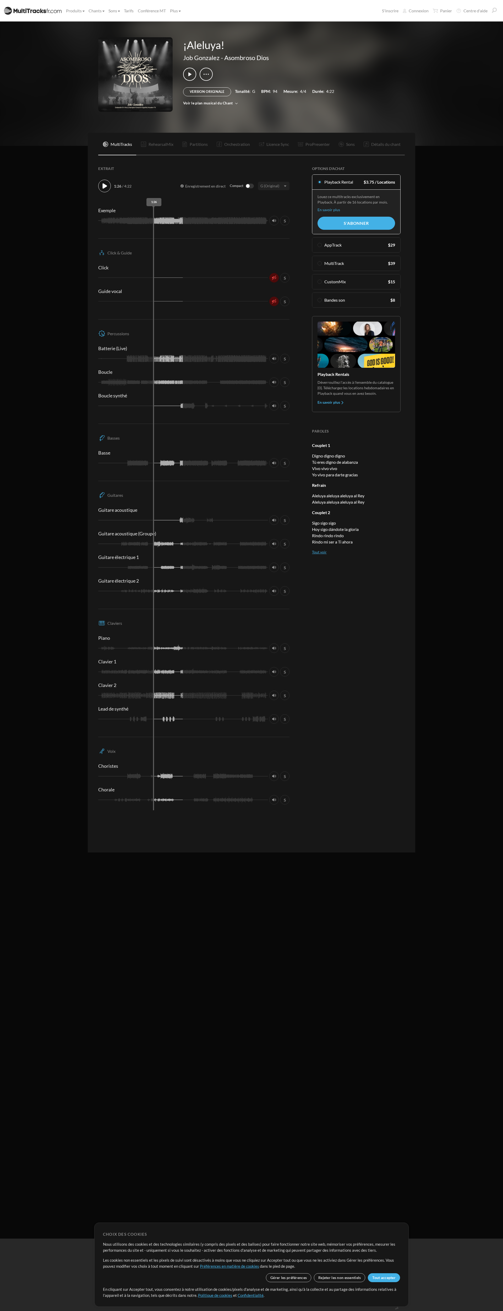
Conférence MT (152, 10)
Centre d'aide (475, 10)
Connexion (419, 10)
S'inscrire (390, 10)
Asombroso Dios (246, 57)
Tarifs (129, 10)
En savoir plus (329, 209)
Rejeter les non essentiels (339, 1277)
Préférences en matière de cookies (229, 1266)
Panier (446, 10)
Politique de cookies (215, 1295)
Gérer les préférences (288, 1277)
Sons (112, 10)
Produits (74, 10)
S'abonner (356, 223)
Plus (174, 10)
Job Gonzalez (201, 57)
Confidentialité (251, 1295)
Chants (95, 10)
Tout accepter (384, 1277)
